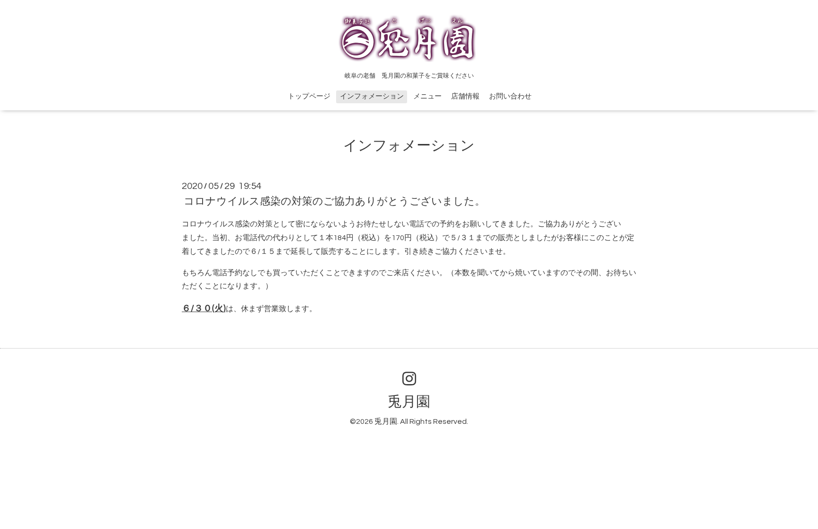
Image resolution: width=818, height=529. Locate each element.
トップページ (309, 96)
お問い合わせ (510, 96)
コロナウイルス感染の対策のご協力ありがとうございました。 (334, 201)
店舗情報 (465, 96)
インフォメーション (372, 96)
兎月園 (409, 402)
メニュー (427, 96)
